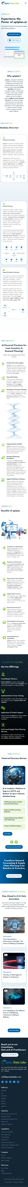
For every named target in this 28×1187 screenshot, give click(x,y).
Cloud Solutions (5, 1137)
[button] (25, 3)
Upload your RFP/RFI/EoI (10, 1055)
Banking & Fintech (6, 1116)
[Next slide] (16, 842)
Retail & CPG (4, 1122)
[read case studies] (14, 792)
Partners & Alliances (6, 1158)
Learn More (7, 834)
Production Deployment (7, 1148)
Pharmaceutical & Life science (9, 1114)
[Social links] (2, 1081)
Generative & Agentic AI (7, 1142)
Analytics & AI (5, 1140)
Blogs (2, 1171)
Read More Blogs (14, 1030)
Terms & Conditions (18, 1182)
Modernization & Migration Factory (10, 1145)
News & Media (5, 1160)
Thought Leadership (6, 1173)
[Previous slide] (11, 842)
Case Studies (4, 1168)
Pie (2, 1093)
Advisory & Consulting (7, 1132)
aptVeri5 (3, 1104)
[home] (10, 3)
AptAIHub (3, 1096)
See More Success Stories (14, 847)
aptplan (3, 1101)
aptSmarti (3, 1098)
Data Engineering (5, 1134)
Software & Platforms (6, 1124)
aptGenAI (3, 1090)
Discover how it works (14, 876)
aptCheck (3, 1106)
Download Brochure (14, 34)
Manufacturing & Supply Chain (9, 1119)
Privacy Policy (8, 1182)
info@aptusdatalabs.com (11, 1077)
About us (3, 1155)
